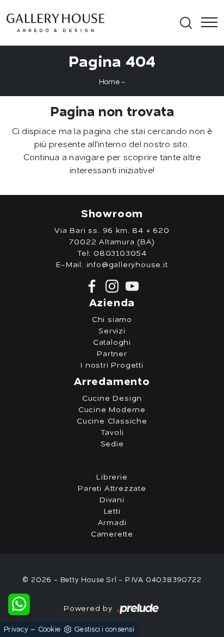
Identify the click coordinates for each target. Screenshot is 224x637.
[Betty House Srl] (92, 22)
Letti (112, 511)
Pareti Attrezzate (112, 489)
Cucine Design (112, 398)
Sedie (112, 444)
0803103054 (120, 253)
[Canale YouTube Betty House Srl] (130, 286)
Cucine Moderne (112, 410)
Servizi (112, 331)
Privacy (16, 629)
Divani (112, 500)
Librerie (111, 477)
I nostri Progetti (112, 365)
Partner (112, 354)
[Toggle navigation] (206, 22)
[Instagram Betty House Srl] (111, 286)
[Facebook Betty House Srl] (93, 286)
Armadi (112, 523)
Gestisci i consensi (104, 629)
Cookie (49, 629)
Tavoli (112, 433)
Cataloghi (112, 342)
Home (109, 82)
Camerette (112, 534)
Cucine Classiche (112, 421)
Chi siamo (112, 320)
